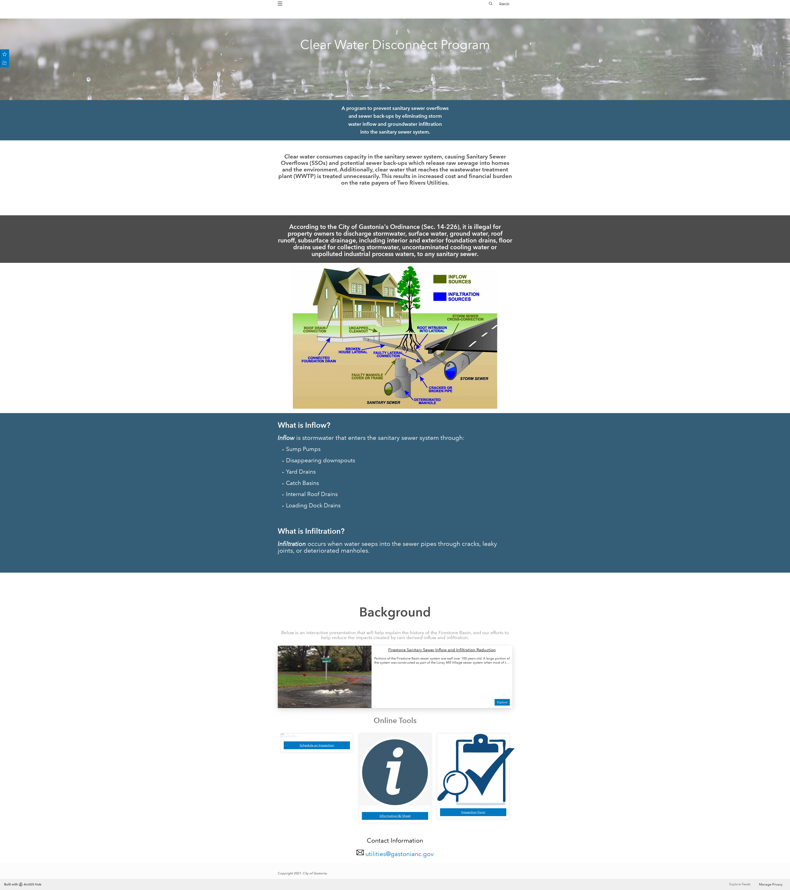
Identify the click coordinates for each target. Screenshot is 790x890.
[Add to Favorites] (4, 53)
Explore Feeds (739, 884)
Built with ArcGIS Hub (22, 884)
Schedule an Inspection (317, 745)
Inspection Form (473, 812)
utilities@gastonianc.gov (399, 853)
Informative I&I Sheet (395, 816)
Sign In (504, 3)
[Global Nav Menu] (280, 3)
